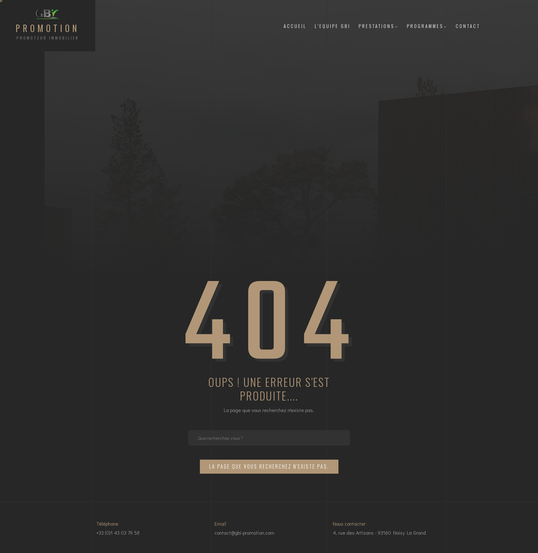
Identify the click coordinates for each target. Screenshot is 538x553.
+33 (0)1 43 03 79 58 (117, 532)
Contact (468, 25)
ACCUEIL (295, 25)
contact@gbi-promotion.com (244, 532)
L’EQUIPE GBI (333, 25)
